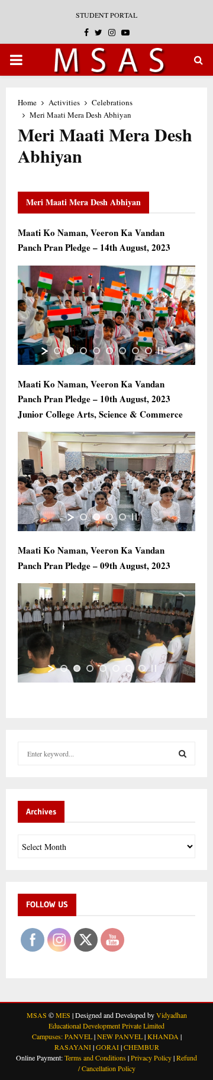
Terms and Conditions (95, 1057)
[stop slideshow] (160, 350)
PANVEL (78, 1036)
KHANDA (163, 1036)
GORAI (107, 1047)
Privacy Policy (151, 1057)
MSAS (37, 1015)
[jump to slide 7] (135, 350)
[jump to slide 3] (83, 350)
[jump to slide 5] (109, 350)
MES (63, 1015)
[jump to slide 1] (57, 350)
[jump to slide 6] (122, 350)
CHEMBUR (141, 1047)
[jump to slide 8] (148, 350)
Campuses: (47, 1036)
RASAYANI (72, 1047)
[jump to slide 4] (96, 350)
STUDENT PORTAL (106, 15)
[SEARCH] (182, 753)
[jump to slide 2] (70, 350)
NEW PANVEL (120, 1036)
